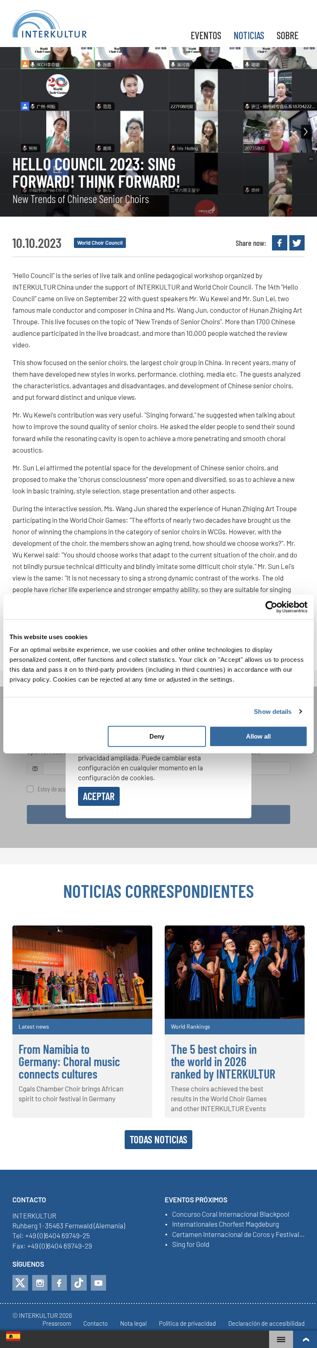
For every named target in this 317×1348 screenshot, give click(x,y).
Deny (156, 736)
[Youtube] (98, 1283)
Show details (272, 711)
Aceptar (99, 796)
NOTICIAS (249, 35)
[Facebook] (59, 1283)
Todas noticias (158, 1139)
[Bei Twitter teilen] (297, 242)
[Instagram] (39, 1283)
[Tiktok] (79, 1283)
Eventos (206, 35)
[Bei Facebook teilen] (279, 242)
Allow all (258, 736)
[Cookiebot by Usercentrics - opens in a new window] (271, 607)
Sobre (287, 35)
